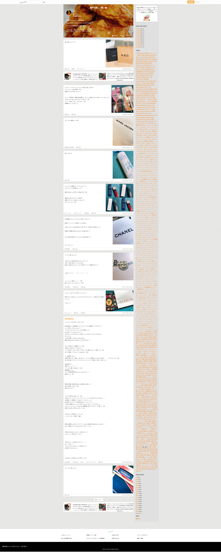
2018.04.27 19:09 (127, 180)
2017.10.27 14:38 (127, 249)
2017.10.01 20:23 (127, 313)
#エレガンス (68, 313)
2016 (137, 497)
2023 (137, 483)
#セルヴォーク (78, 213)
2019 (137, 491)
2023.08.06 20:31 (127, 69)
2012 (137, 505)
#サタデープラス (91, 462)
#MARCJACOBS (69, 147)
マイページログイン (142, 535)
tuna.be (110, 531)
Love (122, 36)
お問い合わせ (115, 538)
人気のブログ (115, 535)
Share (129, 35)
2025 (137, 479)
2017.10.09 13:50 (127, 287)
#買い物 (67, 69)
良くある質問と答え (66, 538)
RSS (138, 519)
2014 (137, 501)
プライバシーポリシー (93, 538)
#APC (73, 69)
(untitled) (138, 29)
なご (74, 11)
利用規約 (102, 538)
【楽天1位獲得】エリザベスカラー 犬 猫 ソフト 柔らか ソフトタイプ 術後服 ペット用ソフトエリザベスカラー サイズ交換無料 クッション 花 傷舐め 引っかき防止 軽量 (146, 10)
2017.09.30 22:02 (127, 462)
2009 (137, 511)
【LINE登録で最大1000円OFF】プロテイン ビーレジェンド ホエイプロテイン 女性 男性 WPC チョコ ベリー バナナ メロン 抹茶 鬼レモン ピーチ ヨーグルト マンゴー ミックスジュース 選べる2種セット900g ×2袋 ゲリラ (85, 76)
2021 (137, 487)
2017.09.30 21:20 (127, 495)
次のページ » (98, 499)
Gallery (115, 36)
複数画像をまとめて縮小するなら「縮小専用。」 (15, 546)
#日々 (82, 462)
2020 (137, 489)
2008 (137, 513)
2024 (137, 481)
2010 (137, 509)
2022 (137, 485)
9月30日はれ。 (70, 319)
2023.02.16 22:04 (127, 114)
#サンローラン (81, 69)
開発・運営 (140, 538)
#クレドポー (68, 213)
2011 (137, 507)
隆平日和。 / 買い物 (98, 7)
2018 (137, 493)
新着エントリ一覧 (91, 535)
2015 (137, 499)
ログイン (198, 2)
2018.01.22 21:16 (127, 213)
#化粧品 (67, 114)
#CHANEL (67, 249)
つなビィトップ (65, 535)
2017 (137, 495)
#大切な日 (75, 287)
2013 (137, 503)
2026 (137, 477)
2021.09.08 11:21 (127, 147)
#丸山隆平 (67, 287)
